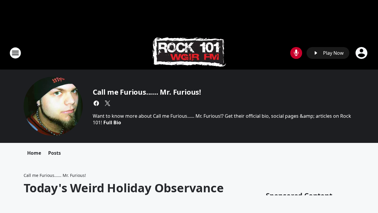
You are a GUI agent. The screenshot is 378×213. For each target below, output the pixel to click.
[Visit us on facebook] (96, 103)
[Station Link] (189, 52)
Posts (54, 153)
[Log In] (362, 53)
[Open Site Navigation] (15, 53)
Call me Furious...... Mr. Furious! (147, 92)
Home (34, 153)
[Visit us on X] (107, 103)
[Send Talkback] (296, 53)
